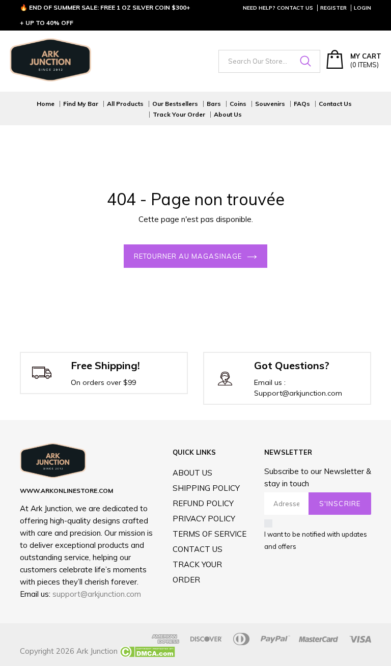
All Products (125, 104)
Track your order (179, 115)
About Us (228, 115)
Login (362, 8)
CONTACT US (197, 549)
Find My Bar (80, 104)
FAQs (302, 104)
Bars (214, 104)
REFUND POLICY (203, 503)
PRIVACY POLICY (204, 518)
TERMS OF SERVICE (209, 534)
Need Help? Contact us (278, 8)
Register (333, 8)
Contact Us (335, 104)
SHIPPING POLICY (206, 488)
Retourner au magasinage (188, 256)
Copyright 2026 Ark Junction (69, 651)
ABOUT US (192, 473)
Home (45, 104)
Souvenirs (270, 104)
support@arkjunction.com (96, 594)
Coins (238, 104)
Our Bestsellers (175, 104)
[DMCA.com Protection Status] (146, 651)
